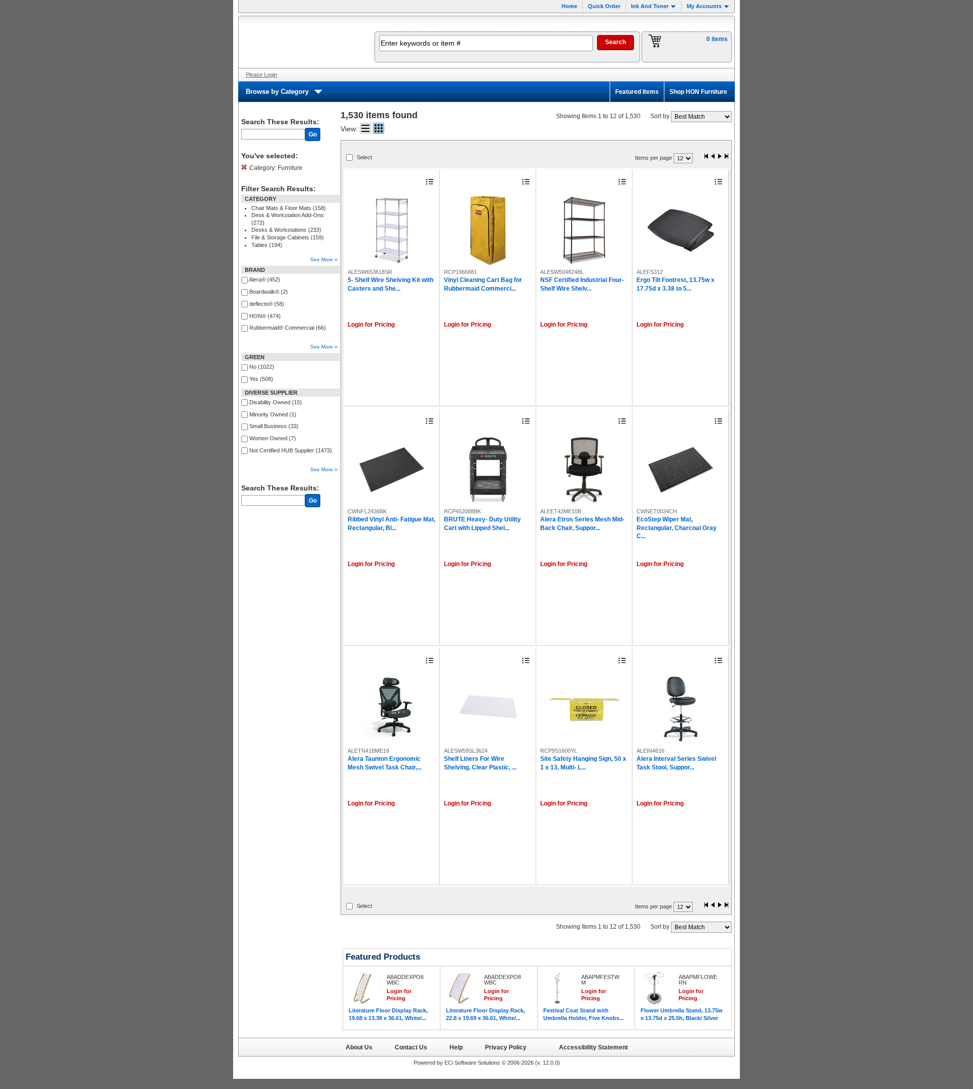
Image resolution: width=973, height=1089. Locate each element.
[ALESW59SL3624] (488, 709)
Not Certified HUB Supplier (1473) (290, 450)
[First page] (706, 157)
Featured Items (637, 91)
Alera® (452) (264, 279)
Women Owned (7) (272, 438)
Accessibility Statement (593, 1047)
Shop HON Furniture (698, 91)
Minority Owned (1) (272, 414)
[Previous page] (713, 157)
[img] (300, 42)
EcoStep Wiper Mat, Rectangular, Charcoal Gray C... (677, 527)
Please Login (261, 75)
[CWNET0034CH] (680, 469)
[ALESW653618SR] (391, 230)
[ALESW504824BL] (584, 230)
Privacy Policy (506, 1047)
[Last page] (726, 157)
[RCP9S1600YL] (584, 709)
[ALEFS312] (680, 230)
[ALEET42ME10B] (584, 469)
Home (569, 6)
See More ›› (324, 259)
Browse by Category (277, 91)
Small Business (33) (273, 426)
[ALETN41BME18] (391, 709)
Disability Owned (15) (275, 402)
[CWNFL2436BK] (391, 469)
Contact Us (411, 1047)
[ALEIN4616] (680, 709)
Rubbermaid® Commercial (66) (287, 328)
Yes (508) (261, 379)
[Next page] (719, 157)
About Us (359, 1047)
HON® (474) (265, 316)
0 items (717, 39)
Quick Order (604, 6)
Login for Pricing (371, 324)
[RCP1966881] (488, 230)
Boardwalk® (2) (268, 292)
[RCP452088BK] (488, 469)
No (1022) (261, 367)
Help (456, 1047)
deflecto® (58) (266, 304)
